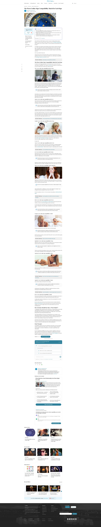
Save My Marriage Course (54, 508)
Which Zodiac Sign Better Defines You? (29, 475)
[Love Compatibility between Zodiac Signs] (30, 433)
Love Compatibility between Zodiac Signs (49, 149)
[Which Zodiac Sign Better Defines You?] (30, 471)
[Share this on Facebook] (22, 65)
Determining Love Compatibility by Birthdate (49, 59)
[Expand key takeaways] (61, 29)
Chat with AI (43, 38)
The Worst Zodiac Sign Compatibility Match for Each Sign (28, 38)
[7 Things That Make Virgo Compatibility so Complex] (56, 452)
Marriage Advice (44, 508)
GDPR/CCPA (43, 520)
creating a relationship (57, 42)
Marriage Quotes (44, 511)
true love (49, 65)
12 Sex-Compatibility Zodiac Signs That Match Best (30, 459)
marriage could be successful (41, 57)
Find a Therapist (55, 333)
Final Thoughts (27, 44)
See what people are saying (55, 423)
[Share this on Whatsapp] (22, 69)
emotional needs (40, 146)
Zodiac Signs (26, 437)
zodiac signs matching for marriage (42, 137)
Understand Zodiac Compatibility (29, 473)
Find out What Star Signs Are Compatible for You (43, 459)
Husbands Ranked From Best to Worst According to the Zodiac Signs (56, 440)
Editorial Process (32, 520)
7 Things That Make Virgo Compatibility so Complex (55, 459)
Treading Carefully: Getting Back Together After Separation (32, 512)
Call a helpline (46, 359)
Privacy (25, 520)
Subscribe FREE (28, 33)
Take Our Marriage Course (45, 336)
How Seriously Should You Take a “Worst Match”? (28, 42)
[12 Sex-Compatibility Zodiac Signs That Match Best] (30, 452)
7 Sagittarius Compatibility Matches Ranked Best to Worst (42, 440)
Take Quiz (26, 46)
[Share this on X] (22, 67)
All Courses (52, 511)
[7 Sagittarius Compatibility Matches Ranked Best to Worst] (43, 433)
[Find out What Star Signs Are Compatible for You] (43, 452)
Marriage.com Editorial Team (31, 10)
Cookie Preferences (50, 520)
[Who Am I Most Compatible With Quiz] (43, 472)
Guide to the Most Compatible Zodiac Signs (49, 238)
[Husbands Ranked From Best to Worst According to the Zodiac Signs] (56, 433)
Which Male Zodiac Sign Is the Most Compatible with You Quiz (55, 475)
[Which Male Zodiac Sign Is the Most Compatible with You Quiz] (56, 471)
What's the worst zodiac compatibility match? (46, 350)
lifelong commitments (38, 303)
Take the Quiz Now (48, 404)
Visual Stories (44, 514)
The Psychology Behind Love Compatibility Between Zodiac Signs (52, 118)
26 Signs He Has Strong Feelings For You (30, 509)
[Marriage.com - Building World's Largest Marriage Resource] (50, 1)
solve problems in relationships (47, 201)
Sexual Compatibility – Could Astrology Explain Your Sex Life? (52, 292)
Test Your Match (40, 474)
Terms (60, 359)
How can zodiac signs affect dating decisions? (46, 353)
